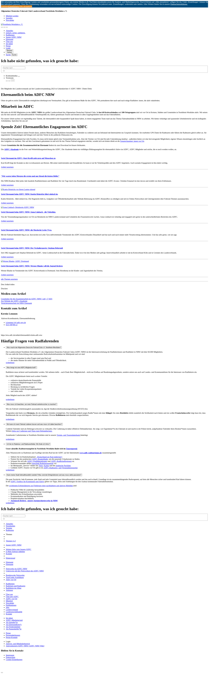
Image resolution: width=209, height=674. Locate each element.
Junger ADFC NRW (14, 37)
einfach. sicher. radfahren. (15, 33)
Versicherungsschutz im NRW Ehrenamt (16, 303)
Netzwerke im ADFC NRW (16, 569)
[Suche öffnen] (4, 27)
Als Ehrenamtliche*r (14, 625)
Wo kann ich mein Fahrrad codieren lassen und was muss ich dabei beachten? (34, 424)
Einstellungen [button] (13, 6)
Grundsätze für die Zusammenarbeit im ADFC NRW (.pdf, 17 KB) (26, 299)
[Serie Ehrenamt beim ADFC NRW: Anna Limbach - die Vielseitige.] (17, 207)
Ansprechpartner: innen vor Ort (132, 141)
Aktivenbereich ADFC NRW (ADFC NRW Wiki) (25, 646)
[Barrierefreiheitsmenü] (2, 27)
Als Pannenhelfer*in (13, 629)
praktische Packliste (63, 466)
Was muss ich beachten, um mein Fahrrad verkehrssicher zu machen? (31, 404)
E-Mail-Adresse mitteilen (15, 552)
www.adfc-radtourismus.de (90, 453)
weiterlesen (10, 363)
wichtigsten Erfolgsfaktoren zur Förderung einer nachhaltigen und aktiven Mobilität (41, 486)
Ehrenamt (9, 39)
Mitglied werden (12, 16)
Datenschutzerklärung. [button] (179, 4)
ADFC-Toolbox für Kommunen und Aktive (27, 482)
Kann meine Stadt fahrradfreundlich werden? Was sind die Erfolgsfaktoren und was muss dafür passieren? (44, 475)
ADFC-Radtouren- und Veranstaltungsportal (60, 468)
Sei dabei (9, 44)
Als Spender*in (12, 622)
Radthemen (10, 35)
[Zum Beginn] (2, 672)
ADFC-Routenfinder (40, 459)
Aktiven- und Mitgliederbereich (18, 644)
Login (8, 48)
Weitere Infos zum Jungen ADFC (18, 549)
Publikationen (11, 605)
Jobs (7, 607)
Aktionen (9, 590)
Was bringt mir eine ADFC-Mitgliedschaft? (21, 367)
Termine (9, 528)
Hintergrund (10, 558)
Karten (46, 466)
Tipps (41, 466)
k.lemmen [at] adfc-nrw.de (16, 323)
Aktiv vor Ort (11, 580)
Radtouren (10, 530)
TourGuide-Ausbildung (15, 577)
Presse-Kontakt (11, 637)
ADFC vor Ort (11, 599)
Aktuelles (9, 31)
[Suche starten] (4, 70)
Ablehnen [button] (4, 6)
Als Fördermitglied (13, 627)
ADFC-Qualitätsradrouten (37, 461)
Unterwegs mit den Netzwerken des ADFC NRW (25, 571)
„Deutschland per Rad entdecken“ (49, 457)
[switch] (19, 76)
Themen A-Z (11, 541)
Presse (8, 46)
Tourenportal (71, 449)
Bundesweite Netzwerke (15, 575)
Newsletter (10, 20)
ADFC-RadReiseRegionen (61, 461)
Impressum (10, 655)
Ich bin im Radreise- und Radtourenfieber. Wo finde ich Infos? (28, 444)
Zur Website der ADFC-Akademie (14, 301)
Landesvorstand (12, 610)
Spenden (9, 18)
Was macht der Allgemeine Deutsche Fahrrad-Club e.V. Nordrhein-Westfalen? (34, 347)
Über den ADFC (12, 597)
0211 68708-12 (11, 325)
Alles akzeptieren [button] (25, 6)
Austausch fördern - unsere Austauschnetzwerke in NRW (34, 501)
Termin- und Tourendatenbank (68, 435)
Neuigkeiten (10, 526)
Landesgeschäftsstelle (14, 612)
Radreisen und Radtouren (15, 586)
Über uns (9, 42)
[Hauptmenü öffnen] (7, 27)
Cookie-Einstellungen (14, 660)
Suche (8, 55)
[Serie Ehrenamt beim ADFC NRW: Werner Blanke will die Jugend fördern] (15, 261)
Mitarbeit (9, 601)
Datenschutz (10, 657)
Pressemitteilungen (13, 635)
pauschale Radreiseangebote (42, 463)
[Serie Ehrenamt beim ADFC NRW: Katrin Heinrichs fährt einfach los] (18, 189)
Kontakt (9, 554)
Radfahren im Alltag (13, 588)
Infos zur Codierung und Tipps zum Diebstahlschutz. (32, 431)
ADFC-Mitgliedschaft (14, 620)
